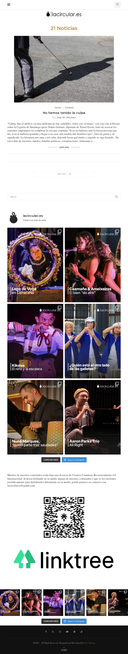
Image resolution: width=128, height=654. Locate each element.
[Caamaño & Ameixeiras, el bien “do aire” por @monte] (93, 265)
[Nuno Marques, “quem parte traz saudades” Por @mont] (35, 417)
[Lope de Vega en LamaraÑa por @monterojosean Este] (35, 265)
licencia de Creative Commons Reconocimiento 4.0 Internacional (61, 476)
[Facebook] (46, 631)
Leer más (64, 147)
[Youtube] (67, 631)
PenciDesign (89, 642)
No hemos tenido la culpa (64, 113)
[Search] (117, 5)
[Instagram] (60, 631)
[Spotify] (74, 631)
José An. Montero (66, 117)
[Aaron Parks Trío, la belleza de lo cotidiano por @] (93, 417)
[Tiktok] (82, 631)
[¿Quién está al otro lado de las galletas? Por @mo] (93, 341)
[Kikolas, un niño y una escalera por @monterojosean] (35, 341)
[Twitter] (53, 631)
